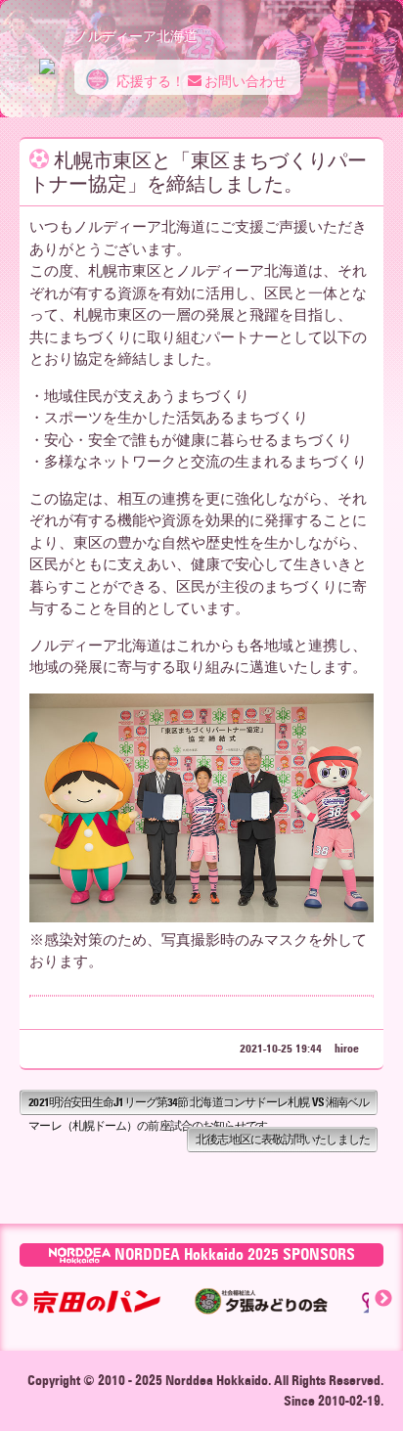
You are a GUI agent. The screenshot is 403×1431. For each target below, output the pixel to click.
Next (383, 1299)
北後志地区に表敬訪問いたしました (283, 1139)
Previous (19, 1299)
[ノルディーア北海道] (47, 56)
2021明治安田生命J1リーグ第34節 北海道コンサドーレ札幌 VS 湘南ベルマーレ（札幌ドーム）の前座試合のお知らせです (198, 1105)
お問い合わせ (244, 81)
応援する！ (149, 81)
